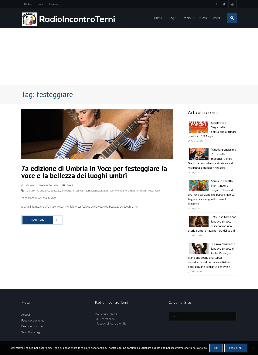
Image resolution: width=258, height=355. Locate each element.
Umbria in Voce (144, 190)
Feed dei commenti (33, 326)
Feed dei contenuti (32, 320)
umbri (131, 190)
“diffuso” (31, 190)
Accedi (25, 314)
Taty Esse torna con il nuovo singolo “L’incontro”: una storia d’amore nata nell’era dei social (212, 223)
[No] (253, 348)
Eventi (69, 185)
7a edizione (43, 190)
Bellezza (55, 190)
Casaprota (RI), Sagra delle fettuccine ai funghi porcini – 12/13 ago (212, 129)
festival (79, 190)
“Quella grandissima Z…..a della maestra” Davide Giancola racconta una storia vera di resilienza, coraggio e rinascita (212, 159)
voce (157, 190)
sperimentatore (118, 190)
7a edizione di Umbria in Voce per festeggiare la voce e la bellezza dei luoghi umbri (94, 171)
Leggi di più (235, 347)
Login (40, 4)
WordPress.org (30, 332)
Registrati (54, 4)
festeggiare (67, 190)
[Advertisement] (129, 56)
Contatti (28, 4)
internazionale (92, 190)
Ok (216, 347)
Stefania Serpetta (48, 185)
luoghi (104, 190)
